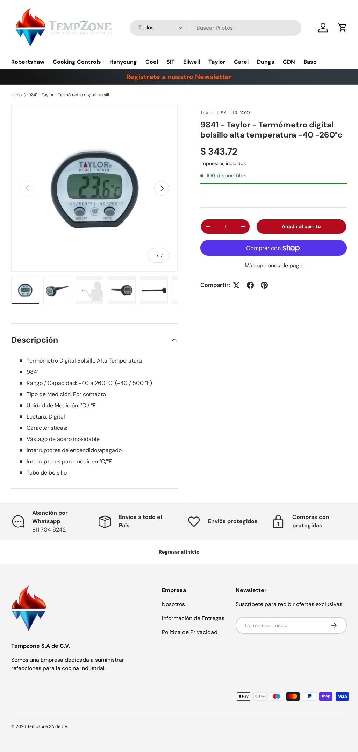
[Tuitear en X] (236, 285)
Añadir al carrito (301, 226)
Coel (151, 61)
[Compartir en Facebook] (250, 285)
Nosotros (173, 604)
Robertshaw (27, 61)
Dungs (265, 61)
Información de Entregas (193, 618)
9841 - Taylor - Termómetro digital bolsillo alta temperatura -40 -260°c (70, 95)
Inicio (16, 95)
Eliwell (191, 61)
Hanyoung (123, 61)
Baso (310, 61)
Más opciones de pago (273, 265)
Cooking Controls (77, 61)
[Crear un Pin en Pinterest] (264, 285)
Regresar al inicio (179, 552)
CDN (289, 61)
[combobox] (215, 28)
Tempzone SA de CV (47, 726)
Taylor (216, 61)
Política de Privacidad (189, 632)
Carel (241, 61)
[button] (342, 27)
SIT (170, 61)
